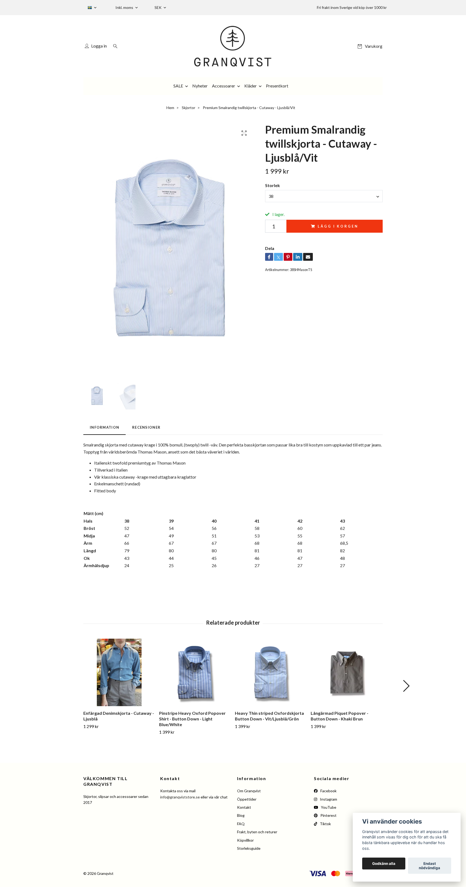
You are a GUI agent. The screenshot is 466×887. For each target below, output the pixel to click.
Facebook (328, 790)
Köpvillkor (245, 840)
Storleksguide (249, 848)
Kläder (250, 85)
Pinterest (328, 815)
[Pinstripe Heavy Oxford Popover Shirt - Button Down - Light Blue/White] (195, 672)
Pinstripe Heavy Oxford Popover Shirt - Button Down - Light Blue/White (192, 718)
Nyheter (200, 85)
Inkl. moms (124, 7)
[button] (406, 686)
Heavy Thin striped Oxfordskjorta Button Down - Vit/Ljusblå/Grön (269, 715)
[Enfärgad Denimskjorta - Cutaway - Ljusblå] (119, 672)
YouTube (328, 807)
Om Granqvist (249, 790)
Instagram (328, 799)
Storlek (272, 185)
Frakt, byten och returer (257, 832)
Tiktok (325, 823)
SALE (178, 85)
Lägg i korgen (338, 226)
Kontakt (244, 807)
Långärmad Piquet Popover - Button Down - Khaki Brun (339, 715)
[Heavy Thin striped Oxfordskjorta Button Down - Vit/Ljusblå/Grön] (271, 672)
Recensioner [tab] (146, 427)
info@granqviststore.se (180, 797)
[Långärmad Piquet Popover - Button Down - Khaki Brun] (346, 672)
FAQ (241, 823)
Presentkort (277, 85)
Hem (170, 107)
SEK (158, 7)
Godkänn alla (383, 863)
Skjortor (188, 107)
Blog (241, 815)
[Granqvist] (233, 46)
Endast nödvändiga (429, 865)
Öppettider (246, 799)
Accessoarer (223, 85)
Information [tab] (104, 427)
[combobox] (324, 196)
